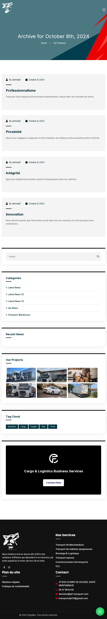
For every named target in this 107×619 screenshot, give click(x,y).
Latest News (14, 287)
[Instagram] (9, 567)
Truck (52, 426)
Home (44, 43)
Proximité (13, 132)
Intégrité (13, 173)
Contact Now (53, 482)
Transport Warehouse (19, 315)
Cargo (23, 426)
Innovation (14, 214)
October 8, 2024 (36, 79)
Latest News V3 (16, 301)
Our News (13, 308)
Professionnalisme (21, 90)
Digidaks (31, 615)
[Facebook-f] (4, 567)
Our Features (60, 43)
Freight (34, 426)
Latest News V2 (16, 294)
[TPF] (7, 7)
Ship (43, 426)
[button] (100, 611)
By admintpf (14, 79)
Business (12, 426)
